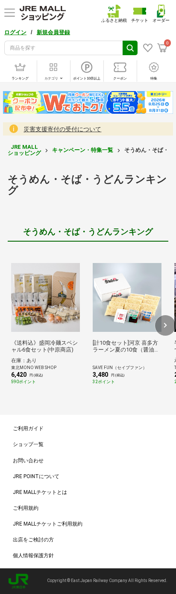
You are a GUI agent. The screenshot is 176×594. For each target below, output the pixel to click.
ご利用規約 (25, 508)
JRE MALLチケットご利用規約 (47, 524)
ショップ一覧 (28, 444)
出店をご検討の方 (33, 540)
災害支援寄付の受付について (62, 129)
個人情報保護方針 (33, 556)
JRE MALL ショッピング (24, 150)
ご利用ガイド (28, 428)
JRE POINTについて (36, 476)
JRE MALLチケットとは (40, 492)
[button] (165, 325)
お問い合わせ (28, 461)
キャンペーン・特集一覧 (82, 150)
